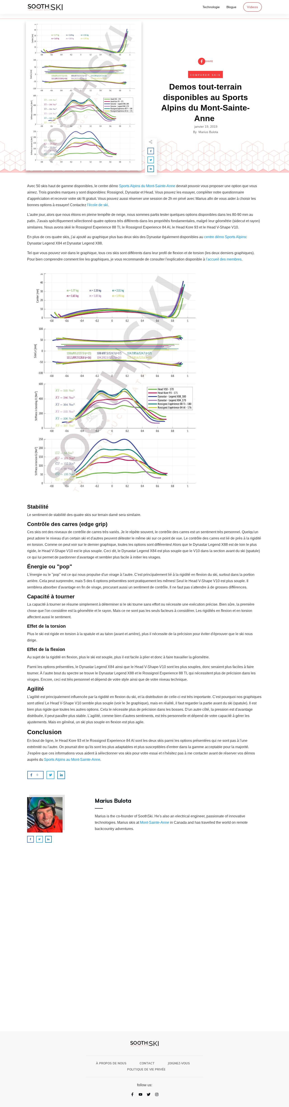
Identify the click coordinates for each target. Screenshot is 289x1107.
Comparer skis (205, 75)
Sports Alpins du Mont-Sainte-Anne (147, 186)
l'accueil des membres (224, 259)
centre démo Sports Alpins (225, 237)
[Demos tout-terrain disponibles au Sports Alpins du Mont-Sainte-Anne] (84, 96)
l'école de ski (97, 205)
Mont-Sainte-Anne (154, 822)
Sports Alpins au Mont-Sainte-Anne (72, 759)
